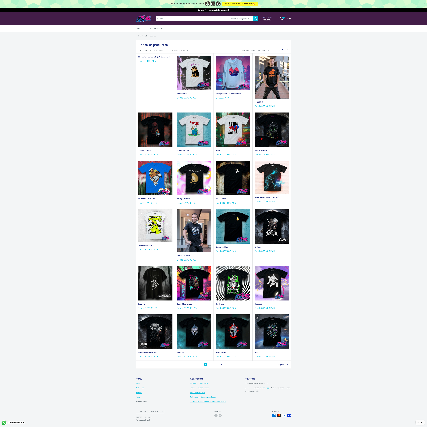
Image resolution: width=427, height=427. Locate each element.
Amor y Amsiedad (183, 199)
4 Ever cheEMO (182, 93)
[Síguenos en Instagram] (220, 415)
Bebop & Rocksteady (184, 304)
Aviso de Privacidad (197, 392)
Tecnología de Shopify (143, 420)
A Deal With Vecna (144, 150)
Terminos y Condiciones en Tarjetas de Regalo (208, 401)
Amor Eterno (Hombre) (146, 199)
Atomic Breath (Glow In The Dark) (267, 197)
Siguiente (281, 365)
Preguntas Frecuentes (199, 383)
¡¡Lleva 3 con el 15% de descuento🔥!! (240, 4)
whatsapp (266, 388)
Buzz (256, 352)
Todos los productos (149, 36)
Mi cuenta (267, 20)
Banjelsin (258, 247)
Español (139, 412)
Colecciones (140, 28)
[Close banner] (424, 3)
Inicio (138, 36)
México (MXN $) (154, 412)
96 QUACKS (259, 102)
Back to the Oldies (183, 256)
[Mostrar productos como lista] (287, 50)
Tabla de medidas (156, 28)
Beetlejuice (220, 304)
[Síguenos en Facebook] (216, 415)
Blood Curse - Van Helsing (147, 352)
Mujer (138, 397)
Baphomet (141, 304)
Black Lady (259, 304)
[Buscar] (255, 18)
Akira (218, 150)
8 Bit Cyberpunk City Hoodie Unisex (228, 93)
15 (221, 365)
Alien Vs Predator (261, 150)
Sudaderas (140, 388)
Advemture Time (183, 150)
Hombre (139, 392)
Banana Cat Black (222, 247)
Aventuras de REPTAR (146, 245)
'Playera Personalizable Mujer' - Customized (153, 57)
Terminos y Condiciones (199, 388)
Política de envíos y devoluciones (203, 397)
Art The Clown (221, 199)
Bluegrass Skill (221, 352)
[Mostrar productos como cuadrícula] (283, 50)
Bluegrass (180, 352)
